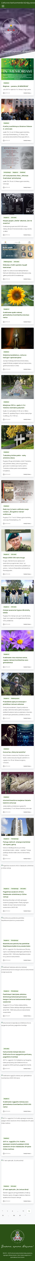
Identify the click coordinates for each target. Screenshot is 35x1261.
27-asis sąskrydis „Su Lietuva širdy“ (16, 1189)
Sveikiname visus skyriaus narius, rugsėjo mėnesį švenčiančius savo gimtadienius (15, 660)
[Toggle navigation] (3, 6)
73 (2, 1215)
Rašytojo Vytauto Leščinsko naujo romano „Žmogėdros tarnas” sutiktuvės (16, 511)
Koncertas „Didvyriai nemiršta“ (14, 752)
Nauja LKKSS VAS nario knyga (14, 558)
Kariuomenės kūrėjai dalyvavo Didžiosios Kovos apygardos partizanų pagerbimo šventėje (17, 1054)
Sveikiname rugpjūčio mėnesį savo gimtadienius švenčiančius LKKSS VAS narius (17, 1104)
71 (23, 1211)
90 (14, 1215)
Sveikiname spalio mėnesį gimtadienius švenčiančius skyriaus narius (16, 314)
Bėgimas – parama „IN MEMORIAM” (15, 86)
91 (20, 1215)
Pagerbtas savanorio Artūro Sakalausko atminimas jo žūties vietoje (15, 894)
